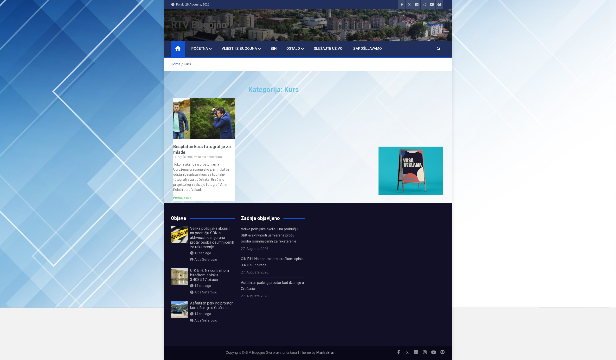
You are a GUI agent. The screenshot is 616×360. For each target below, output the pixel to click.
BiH (274, 48)
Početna (199, 48)
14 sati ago (202, 286)
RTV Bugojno (199, 25)
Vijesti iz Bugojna (239, 48)
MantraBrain (325, 352)
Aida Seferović (205, 259)
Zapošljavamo (367, 48)
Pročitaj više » (182, 197)
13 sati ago (202, 253)
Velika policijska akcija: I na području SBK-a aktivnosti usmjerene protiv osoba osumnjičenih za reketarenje (212, 237)
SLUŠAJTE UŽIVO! (329, 48)
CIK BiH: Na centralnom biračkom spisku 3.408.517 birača (209, 275)
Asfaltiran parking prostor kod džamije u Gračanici (211, 305)
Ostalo (293, 48)
